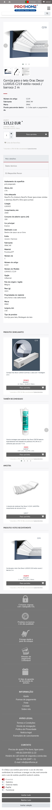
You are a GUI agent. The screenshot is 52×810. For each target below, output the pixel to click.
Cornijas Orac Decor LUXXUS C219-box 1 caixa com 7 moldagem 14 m (25, 374)
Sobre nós (26, 709)
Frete (26, 703)
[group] (26, 355)
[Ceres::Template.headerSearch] (47, 13)
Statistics (9, 782)
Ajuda (26, 696)
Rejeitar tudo (26, 800)
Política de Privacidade (26, 729)
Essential (9, 779)
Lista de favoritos (13, 143)
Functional (10, 790)
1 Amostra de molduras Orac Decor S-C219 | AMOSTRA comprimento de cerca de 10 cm (22, 507)
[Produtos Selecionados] (39, 2)
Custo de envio (31, 149)
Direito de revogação (26, 726)
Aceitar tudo (26, 795)
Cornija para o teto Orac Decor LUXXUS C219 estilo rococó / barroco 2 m (24, 569)
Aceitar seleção (26, 805)
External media (12, 785)
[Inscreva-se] (10, 2)
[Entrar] (4, 2)
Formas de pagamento (26, 699)
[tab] (25, 158)
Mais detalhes (10, 159)
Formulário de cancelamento (26, 736)
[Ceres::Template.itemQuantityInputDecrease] (11, 137)
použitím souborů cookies (29, 775)
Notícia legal (26, 732)
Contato (26, 706)
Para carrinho (31, 134)
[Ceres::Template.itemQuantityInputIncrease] (11, 133)
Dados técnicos (11, 166)
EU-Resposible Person (13, 173)
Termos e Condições (26, 723)
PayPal (8, 787)
